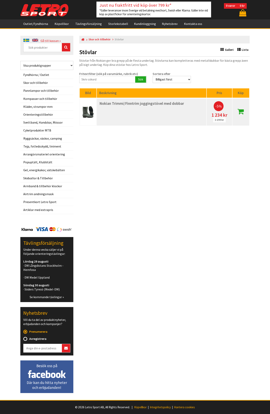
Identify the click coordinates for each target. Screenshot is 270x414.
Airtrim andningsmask (38, 194)
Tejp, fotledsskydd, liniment (42, 146)
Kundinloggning (145, 24)
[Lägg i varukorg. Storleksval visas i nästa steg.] (241, 113)
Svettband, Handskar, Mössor (43, 122)
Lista (245, 50)
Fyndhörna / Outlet (36, 75)
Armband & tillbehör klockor (42, 186)
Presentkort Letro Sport (40, 202)
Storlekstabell (118, 24)
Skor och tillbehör (35, 83)
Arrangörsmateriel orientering (44, 154)
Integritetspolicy (160, 407)
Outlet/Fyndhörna (35, 24)
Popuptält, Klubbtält (37, 162)
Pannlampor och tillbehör (41, 91)
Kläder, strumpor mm (38, 107)
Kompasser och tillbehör (40, 99)
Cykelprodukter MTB (37, 130)
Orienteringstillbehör (38, 114)
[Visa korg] (242, 12)
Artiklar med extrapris (38, 210)
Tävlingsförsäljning (88, 24)
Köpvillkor (62, 24)
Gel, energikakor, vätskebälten (44, 170)
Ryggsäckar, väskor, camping (42, 138)
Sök (140, 79)
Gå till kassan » (51, 41)
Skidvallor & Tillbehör (38, 178)
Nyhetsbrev (169, 24)
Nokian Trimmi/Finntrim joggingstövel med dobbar (141, 103)
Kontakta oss (193, 24)
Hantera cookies (184, 407)
